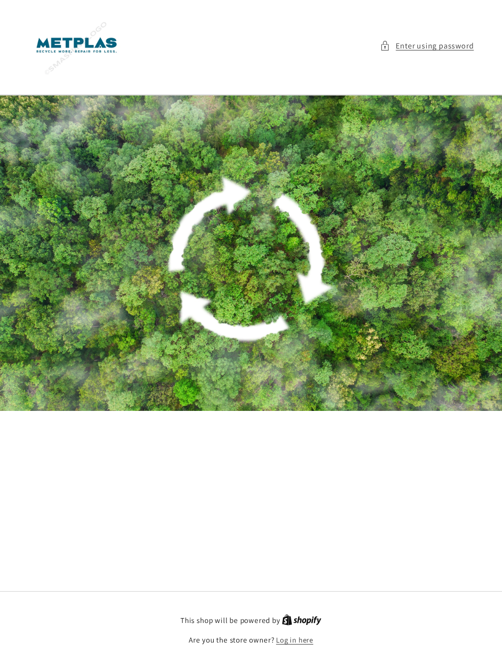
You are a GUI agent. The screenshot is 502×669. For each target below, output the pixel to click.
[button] (427, 45)
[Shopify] (302, 620)
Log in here (294, 640)
